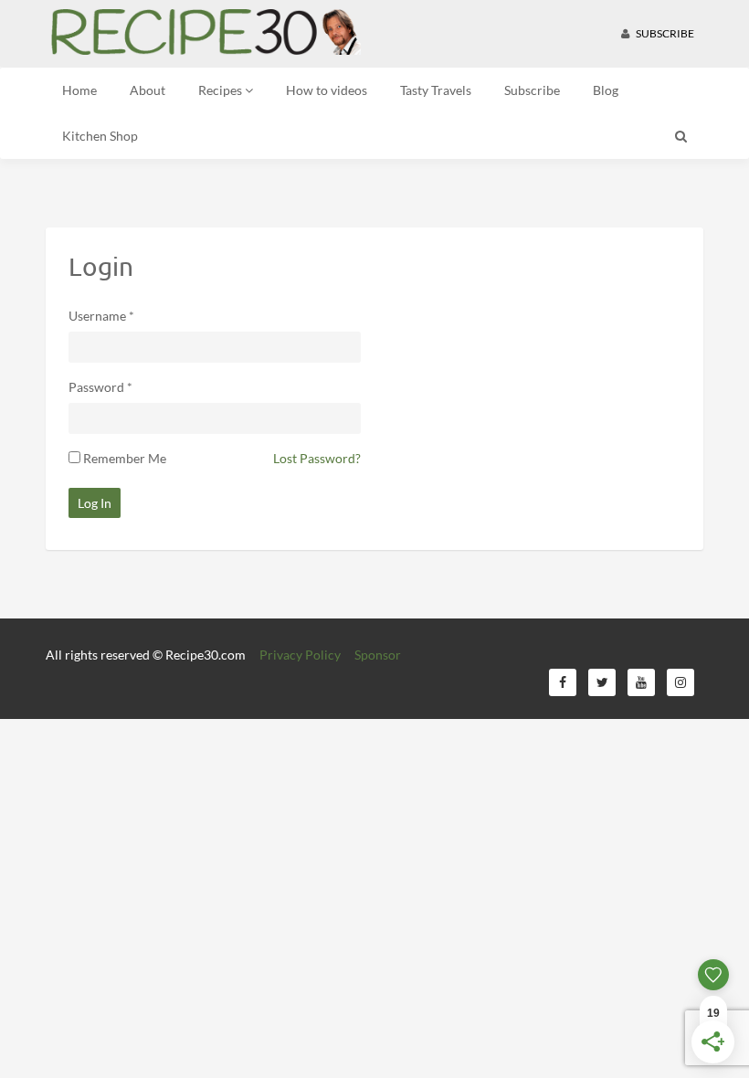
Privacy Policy (300, 654)
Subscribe (664, 33)
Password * (100, 387)
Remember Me (124, 458)
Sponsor (377, 654)
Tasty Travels (435, 90)
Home (79, 90)
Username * (101, 315)
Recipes (221, 90)
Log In (94, 503)
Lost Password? (317, 458)
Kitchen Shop (100, 135)
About (147, 90)
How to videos (326, 90)
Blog (605, 90)
